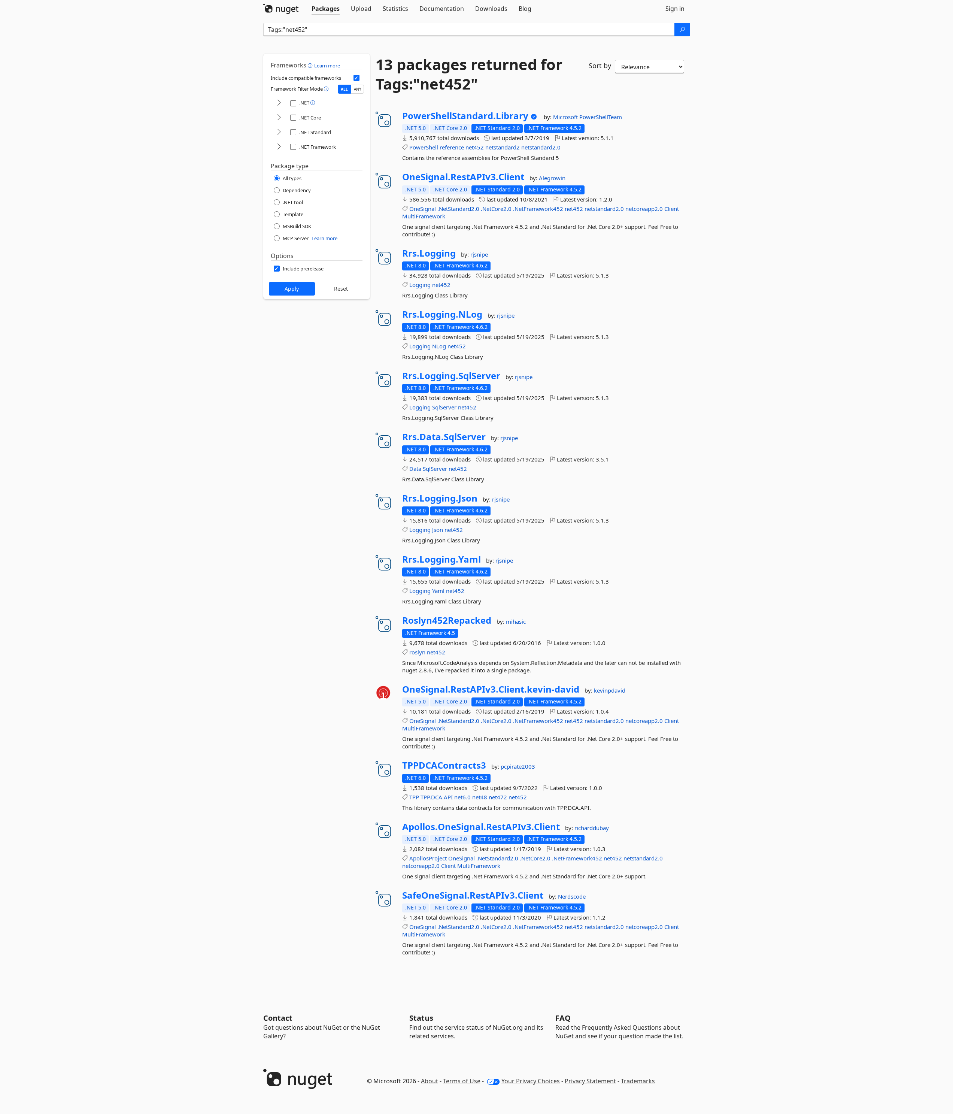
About (429, 1081)
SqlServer (444, 407)
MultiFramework (423, 216)
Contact (277, 1018)
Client (671, 208)
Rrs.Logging (429, 253)
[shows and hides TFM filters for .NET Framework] (279, 147)
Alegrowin (552, 178)
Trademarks (638, 1081)
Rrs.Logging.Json (439, 498)
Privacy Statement (590, 1081)
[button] (311, 65)
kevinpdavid (609, 690)
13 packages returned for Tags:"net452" (469, 74)
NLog (439, 346)
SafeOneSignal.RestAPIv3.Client (472, 895)
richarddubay (591, 828)
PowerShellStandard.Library (465, 116)
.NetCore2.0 (496, 208)
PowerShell (423, 147)
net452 (474, 147)
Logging (420, 284)
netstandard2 (502, 147)
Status (421, 1018)
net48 (479, 797)
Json (437, 529)
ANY (357, 89)
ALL (344, 89)
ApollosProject (428, 858)
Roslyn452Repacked (446, 620)
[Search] (682, 29)
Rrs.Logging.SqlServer (451, 376)
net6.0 (462, 797)
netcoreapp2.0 (644, 208)
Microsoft (566, 117)
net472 (498, 797)
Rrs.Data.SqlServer (444, 437)
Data (415, 468)
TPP (414, 797)
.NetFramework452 (538, 208)
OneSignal (422, 208)
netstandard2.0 (541, 147)
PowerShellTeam (600, 117)
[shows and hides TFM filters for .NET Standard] (279, 132)
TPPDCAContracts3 (444, 765)
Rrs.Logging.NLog (442, 314)
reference (452, 147)
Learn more (327, 65)
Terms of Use (461, 1081)
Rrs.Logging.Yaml (441, 559)
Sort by (600, 65)
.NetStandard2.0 (458, 208)
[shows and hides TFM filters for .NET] (279, 103)
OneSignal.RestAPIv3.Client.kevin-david (490, 689)
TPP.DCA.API (437, 797)
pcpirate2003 (518, 766)
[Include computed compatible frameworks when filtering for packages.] (356, 78)
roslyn (417, 652)
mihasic (516, 621)
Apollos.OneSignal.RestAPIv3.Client (481, 827)
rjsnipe (479, 254)
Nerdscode (572, 896)
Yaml (438, 590)
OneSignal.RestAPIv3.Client (463, 177)
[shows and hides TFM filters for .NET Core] (279, 118)
